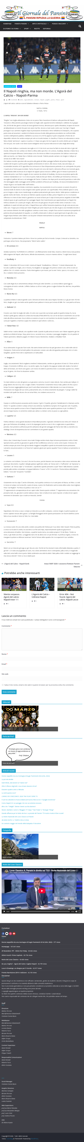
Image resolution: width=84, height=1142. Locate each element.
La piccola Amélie (7, 779)
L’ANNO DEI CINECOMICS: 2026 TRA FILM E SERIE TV (19, 796)
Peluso (58, 100)
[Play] (4, 911)
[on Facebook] (3, 933)
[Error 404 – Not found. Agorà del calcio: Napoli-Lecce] (69, 579)
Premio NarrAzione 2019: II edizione (14, 973)
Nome (5, 654)
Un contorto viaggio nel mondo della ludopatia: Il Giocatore (21, 823)
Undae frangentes (9, 857)
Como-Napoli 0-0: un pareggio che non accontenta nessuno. (22, 803)
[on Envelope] (6, 933)
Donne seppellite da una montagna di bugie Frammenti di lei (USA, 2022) (26, 776)
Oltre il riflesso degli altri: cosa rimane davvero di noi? (19, 786)
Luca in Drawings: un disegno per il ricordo (17, 968)
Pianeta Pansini (21, 24)
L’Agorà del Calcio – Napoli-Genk (16, 564)
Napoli (42, 100)
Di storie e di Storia (11, 29)
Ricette (37, 29)
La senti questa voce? (9, 793)
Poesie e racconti (59, 24)
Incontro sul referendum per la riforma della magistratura (22, 729)
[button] (28, 23)
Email (4, 664)
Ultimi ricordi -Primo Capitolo (12, 955)
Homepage (7, 24)
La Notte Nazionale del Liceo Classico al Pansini (17, 817)
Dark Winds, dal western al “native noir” (15, 783)
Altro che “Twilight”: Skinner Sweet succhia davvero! (19, 806)
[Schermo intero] (80, 911)
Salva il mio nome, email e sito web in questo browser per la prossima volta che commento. (39, 685)
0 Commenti (13, 100)
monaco (36, 100)
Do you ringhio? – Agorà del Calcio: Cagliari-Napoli (19, 964)
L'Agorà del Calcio (10, 86)
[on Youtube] (14, 933)
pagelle (47, 100)
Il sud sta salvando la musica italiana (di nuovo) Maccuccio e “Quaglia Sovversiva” (28, 800)
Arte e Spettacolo (39, 24)
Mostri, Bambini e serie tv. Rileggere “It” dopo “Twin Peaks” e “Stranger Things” (28, 810)
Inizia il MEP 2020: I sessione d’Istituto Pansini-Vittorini (62, 565)
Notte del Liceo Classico (10, 960)
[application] (42, 891)
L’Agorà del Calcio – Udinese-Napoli (41, 595)
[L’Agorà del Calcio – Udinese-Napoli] (42, 579)
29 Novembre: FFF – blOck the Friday (14, 951)
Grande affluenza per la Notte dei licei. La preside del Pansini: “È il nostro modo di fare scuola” (33, 813)
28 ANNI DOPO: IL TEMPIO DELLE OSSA (15, 820)
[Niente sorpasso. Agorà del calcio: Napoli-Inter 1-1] (14, 579)
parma (53, 100)
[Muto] (76, 911)
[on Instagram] (10, 933)
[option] (30, 718)
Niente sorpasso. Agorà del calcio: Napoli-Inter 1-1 (12, 597)
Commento (7, 626)
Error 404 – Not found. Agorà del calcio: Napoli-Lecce (69, 597)
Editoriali (47, 29)
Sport (26, 29)
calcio (21, 100)
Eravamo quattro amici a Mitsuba (13, 790)
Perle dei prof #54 (9, 763)
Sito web (5, 674)
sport (62, 100)
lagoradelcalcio (28, 100)
